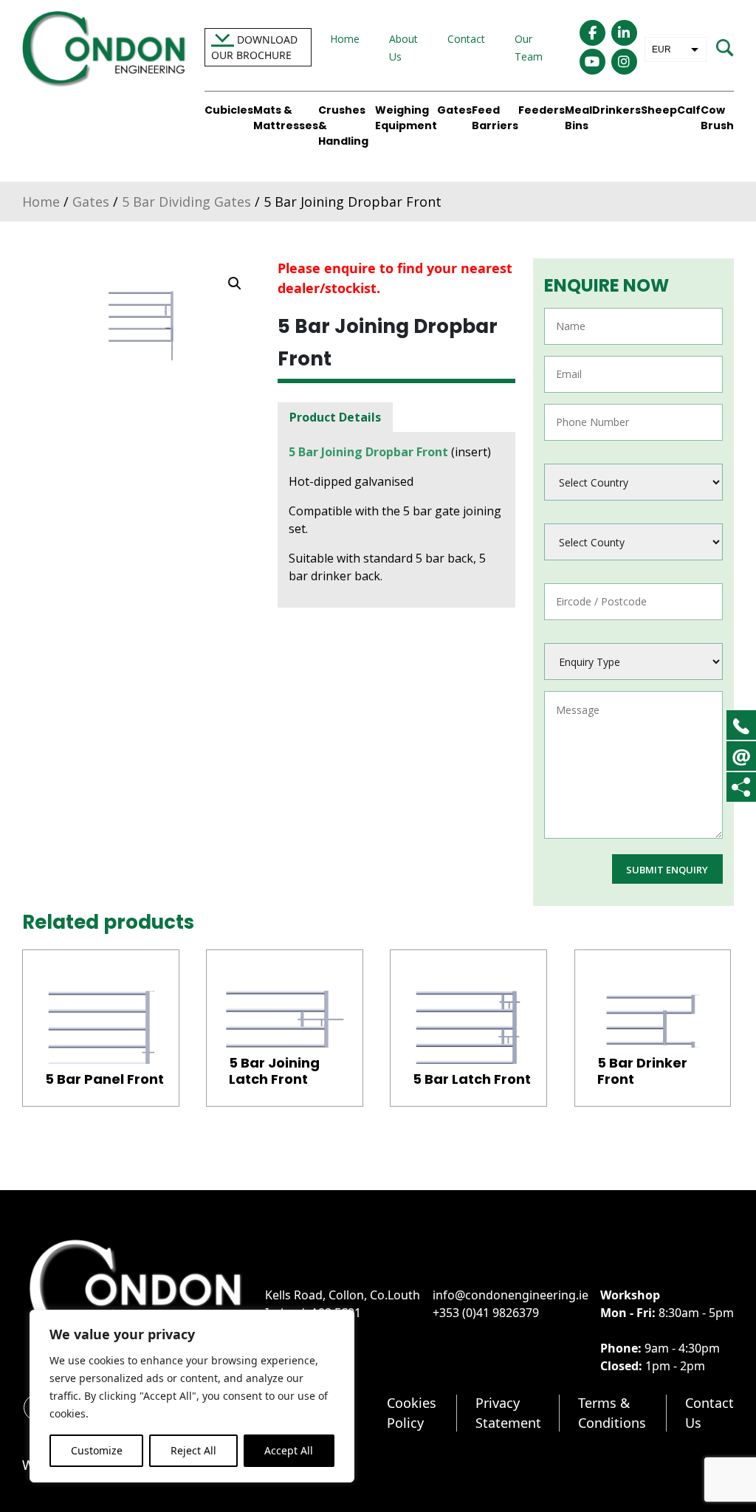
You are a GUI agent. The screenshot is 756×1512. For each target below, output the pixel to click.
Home (345, 39)
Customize (97, 1450)
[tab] (335, 417)
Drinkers (616, 110)
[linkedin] (624, 33)
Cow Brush (717, 118)
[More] (741, 787)
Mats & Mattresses (285, 118)
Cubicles (229, 110)
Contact (466, 39)
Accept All (288, 1450)
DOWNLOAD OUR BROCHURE (254, 47)
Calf (689, 110)
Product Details (335, 417)
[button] (234, 283)
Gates (454, 110)
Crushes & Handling (343, 125)
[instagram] (624, 62)
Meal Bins (578, 118)
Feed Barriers (495, 118)
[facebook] (592, 33)
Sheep (659, 110)
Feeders (541, 110)
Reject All (193, 1450)
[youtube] (592, 62)
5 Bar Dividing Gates (186, 201)
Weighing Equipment (406, 118)
